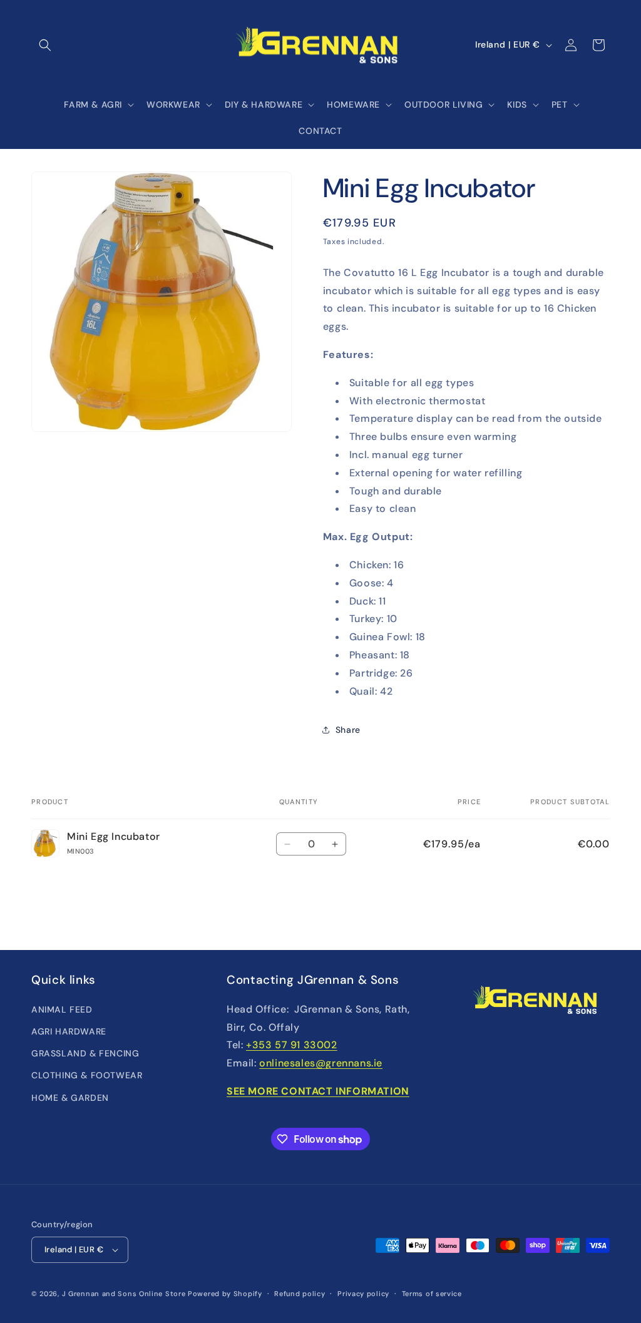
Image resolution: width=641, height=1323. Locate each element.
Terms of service (432, 1293)
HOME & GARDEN (70, 1097)
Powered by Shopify (225, 1293)
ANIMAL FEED (62, 1009)
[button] (45, 45)
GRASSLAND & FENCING (85, 1053)
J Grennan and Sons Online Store (124, 1293)
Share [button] (348, 729)
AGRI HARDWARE (68, 1031)
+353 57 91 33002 (291, 1044)
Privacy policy (363, 1293)
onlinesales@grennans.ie (320, 1063)
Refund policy (299, 1293)
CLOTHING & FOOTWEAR (86, 1075)
